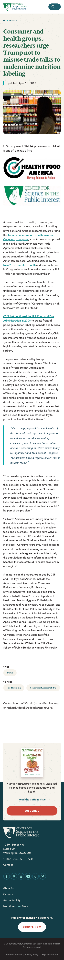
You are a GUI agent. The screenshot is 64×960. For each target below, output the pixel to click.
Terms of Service (14, 954)
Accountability (11, 900)
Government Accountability (43, 688)
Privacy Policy (31, 954)
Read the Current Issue (32, 799)
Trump (10, 672)
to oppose (22, 239)
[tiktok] (35, 876)
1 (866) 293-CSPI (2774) (18, 859)
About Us (8, 888)
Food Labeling (14, 688)
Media (13, 20)
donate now (32, 927)
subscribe (32, 811)
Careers (8, 894)
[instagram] (21, 876)
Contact (8, 864)
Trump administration (20, 235)
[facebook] (6, 876)
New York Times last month (19, 265)
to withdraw (42, 235)
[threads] (14, 876)
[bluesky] (42, 876)
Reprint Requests (50, 954)
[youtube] (28, 876)
